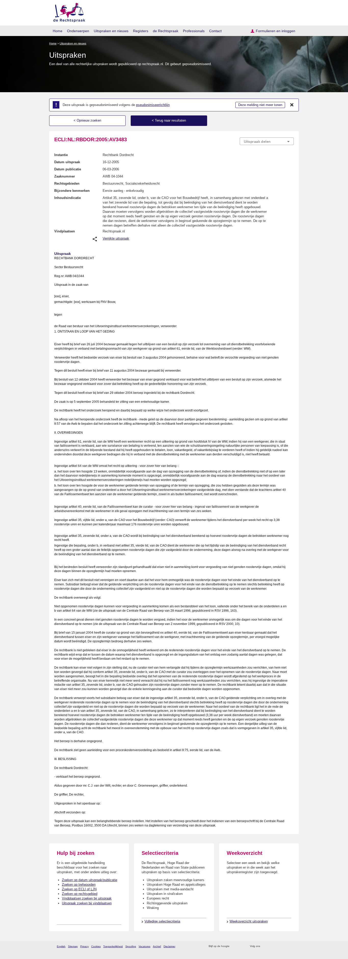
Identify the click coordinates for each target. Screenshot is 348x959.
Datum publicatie (67, 169)
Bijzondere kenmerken (72, 191)
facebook (271, 946)
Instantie (61, 155)
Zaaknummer (64, 176)
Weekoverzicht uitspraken (249, 921)
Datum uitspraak (67, 162)
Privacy (84, 946)
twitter (264, 946)
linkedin (284, 946)
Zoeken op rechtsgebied (79, 894)
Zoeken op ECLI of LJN (79, 889)
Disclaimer (169, 946)
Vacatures (144, 946)
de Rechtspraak (165, 31)
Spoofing (130, 946)
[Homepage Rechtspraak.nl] (67, 12)
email (241, 946)
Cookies (96, 946)
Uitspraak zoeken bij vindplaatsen (87, 903)
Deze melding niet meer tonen (260, 105)
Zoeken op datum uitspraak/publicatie (89, 880)
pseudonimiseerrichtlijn (153, 105)
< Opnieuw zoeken (87, 120)
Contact (215, 31)
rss (234, 946)
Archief (157, 946)
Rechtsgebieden (66, 183)
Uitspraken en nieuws (111, 31)
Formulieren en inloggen (275, 31)
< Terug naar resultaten (169, 120)
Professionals (194, 31)
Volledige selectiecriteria (162, 921)
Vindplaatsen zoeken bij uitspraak (87, 898)
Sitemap (73, 946)
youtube (291, 946)
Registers (140, 31)
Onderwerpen (78, 31)
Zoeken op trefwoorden (79, 884)
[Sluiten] (292, 105)
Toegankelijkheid (113, 946)
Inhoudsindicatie (67, 198)
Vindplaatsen (64, 231)
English (61, 946)
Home (57, 31)
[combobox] (267, 141)
